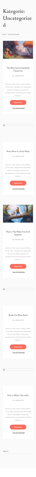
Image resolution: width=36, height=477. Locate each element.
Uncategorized (18, 108)
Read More (18, 102)
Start (4, 34)
